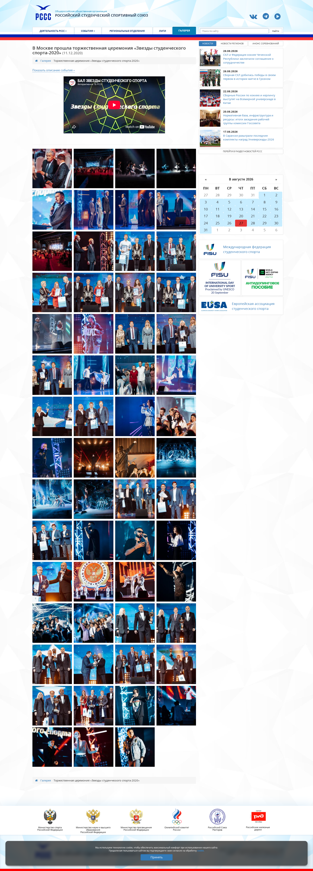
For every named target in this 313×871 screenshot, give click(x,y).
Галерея (45, 60)
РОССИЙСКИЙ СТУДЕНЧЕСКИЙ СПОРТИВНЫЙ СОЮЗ (101, 15)
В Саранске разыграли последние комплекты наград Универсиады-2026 (248, 137)
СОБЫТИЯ (87, 31)
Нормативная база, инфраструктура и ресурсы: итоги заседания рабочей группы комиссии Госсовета (248, 119)
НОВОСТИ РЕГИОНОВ (232, 43)
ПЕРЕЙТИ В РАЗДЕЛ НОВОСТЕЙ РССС (242, 151)
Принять (157, 857)
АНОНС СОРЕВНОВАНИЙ (266, 43)
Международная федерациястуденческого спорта (247, 249)
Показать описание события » (53, 70)
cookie (200, 850)
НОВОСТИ (207, 43)
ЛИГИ (162, 31)
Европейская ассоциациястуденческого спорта (253, 306)
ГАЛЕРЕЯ (184, 30)
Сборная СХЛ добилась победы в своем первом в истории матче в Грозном (249, 77)
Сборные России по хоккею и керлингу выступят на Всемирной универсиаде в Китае (249, 99)
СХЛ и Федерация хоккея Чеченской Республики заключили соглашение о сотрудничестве (248, 58)
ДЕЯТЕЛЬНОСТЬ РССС (52, 31)
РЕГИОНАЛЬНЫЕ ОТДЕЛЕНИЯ (127, 31)
